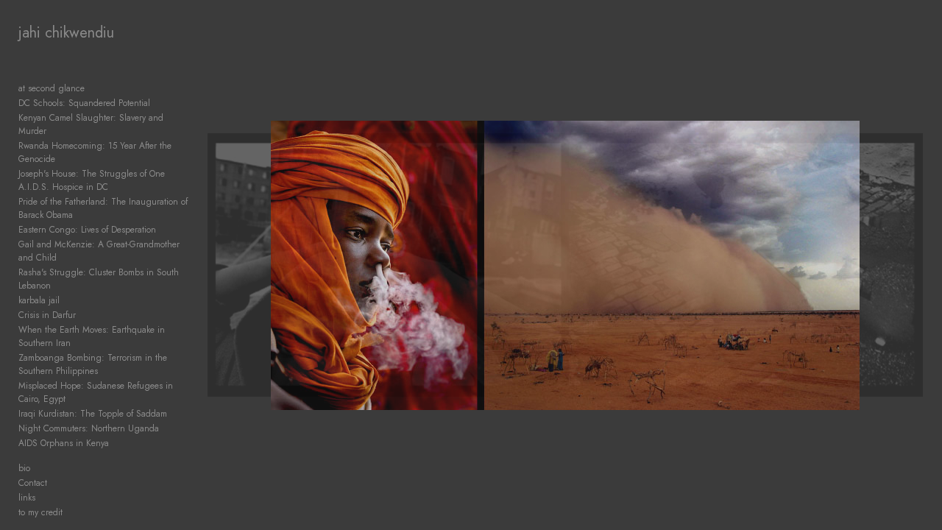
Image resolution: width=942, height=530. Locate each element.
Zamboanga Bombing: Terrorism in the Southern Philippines (92, 364)
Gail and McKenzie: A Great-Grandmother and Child (99, 251)
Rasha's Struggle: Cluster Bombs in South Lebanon (98, 279)
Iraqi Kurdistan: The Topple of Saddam (92, 413)
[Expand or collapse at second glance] (95, 88)
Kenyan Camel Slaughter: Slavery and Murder (90, 124)
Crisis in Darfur (47, 315)
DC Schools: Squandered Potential (84, 103)
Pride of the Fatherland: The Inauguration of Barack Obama (103, 208)
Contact (32, 483)
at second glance (51, 88)
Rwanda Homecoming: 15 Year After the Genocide (94, 152)
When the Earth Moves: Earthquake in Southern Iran (91, 336)
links (26, 497)
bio (24, 468)
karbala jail (39, 300)
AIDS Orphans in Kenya (63, 443)
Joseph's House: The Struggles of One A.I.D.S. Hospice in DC (91, 180)
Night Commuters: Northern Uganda (88, 428)
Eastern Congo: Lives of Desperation (87, 229)
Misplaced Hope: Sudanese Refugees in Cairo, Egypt (95, 392)
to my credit (40, 512)
